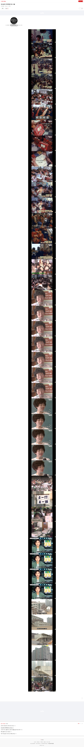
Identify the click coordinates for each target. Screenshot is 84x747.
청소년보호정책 (32, 743)
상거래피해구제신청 (44, 743)
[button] (6, 1)
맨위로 (42, 739)
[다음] (82, 723)
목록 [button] (2, 8)
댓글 (6, 8)
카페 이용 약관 (38, 743)
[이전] (77, 723)
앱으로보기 (80, 1)
